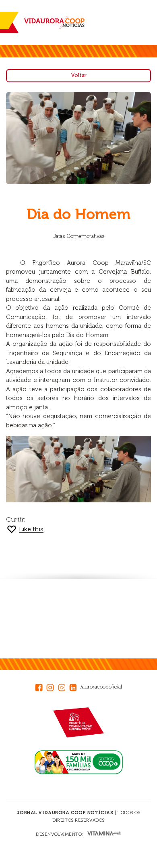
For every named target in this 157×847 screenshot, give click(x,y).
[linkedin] (75, 686)
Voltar (79, 75)
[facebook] (40, 686)
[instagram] (52, 686)
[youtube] (63, 686)
